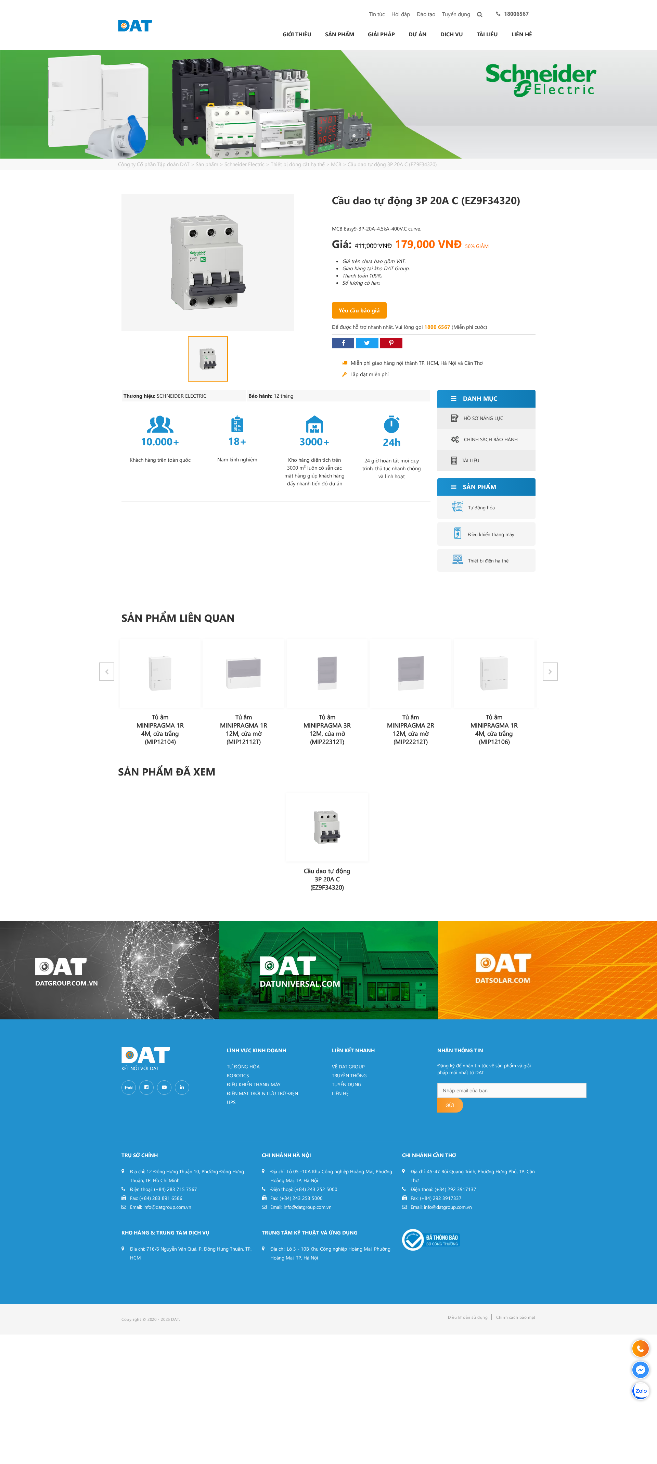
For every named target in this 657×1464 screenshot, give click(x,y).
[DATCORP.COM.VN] (109, 970)
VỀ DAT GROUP (348, 1066)
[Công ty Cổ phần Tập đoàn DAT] (135, 25)
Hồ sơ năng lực (483, 418)
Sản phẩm (339, 34)
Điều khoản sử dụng (468, 1317)
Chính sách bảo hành (491, 439)
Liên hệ (522, 34)
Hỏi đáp (400, 13)
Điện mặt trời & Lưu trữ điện (262, 1093)
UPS (231, 1102)
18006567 (516, 13)
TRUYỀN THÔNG (349, 1075)
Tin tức (377, 13)
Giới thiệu (297, 34)
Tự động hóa (481, 507)
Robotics (238, 1075)
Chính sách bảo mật (516, 1317)
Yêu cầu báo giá (359, 310)
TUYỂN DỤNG (346, 1084)
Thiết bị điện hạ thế (488, 560)
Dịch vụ (451, 34)
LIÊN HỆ (340, 1093)
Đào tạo (426, 13)
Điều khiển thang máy (491, 534)
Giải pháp (381, 34)
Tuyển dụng (456, 13)
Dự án (418, 34)
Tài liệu (487, 34)
